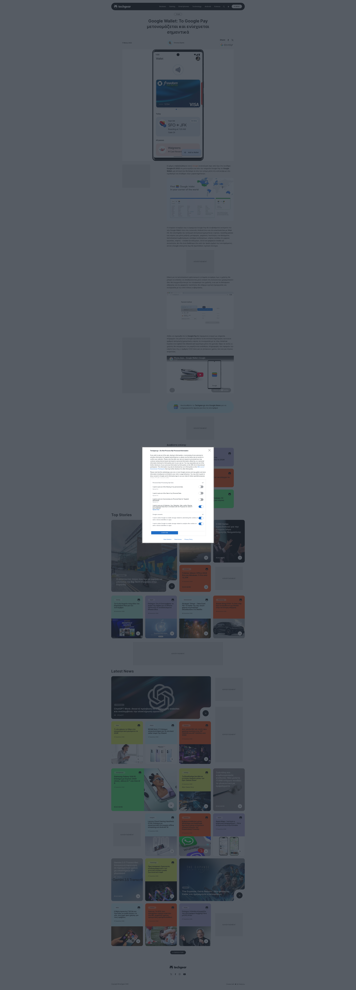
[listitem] (178, 483)
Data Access (178, 539)
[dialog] (178, 495)
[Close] (210, 451)
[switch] (201, 487)
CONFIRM (164, 532)
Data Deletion (168, 539)
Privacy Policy (188, 539)
